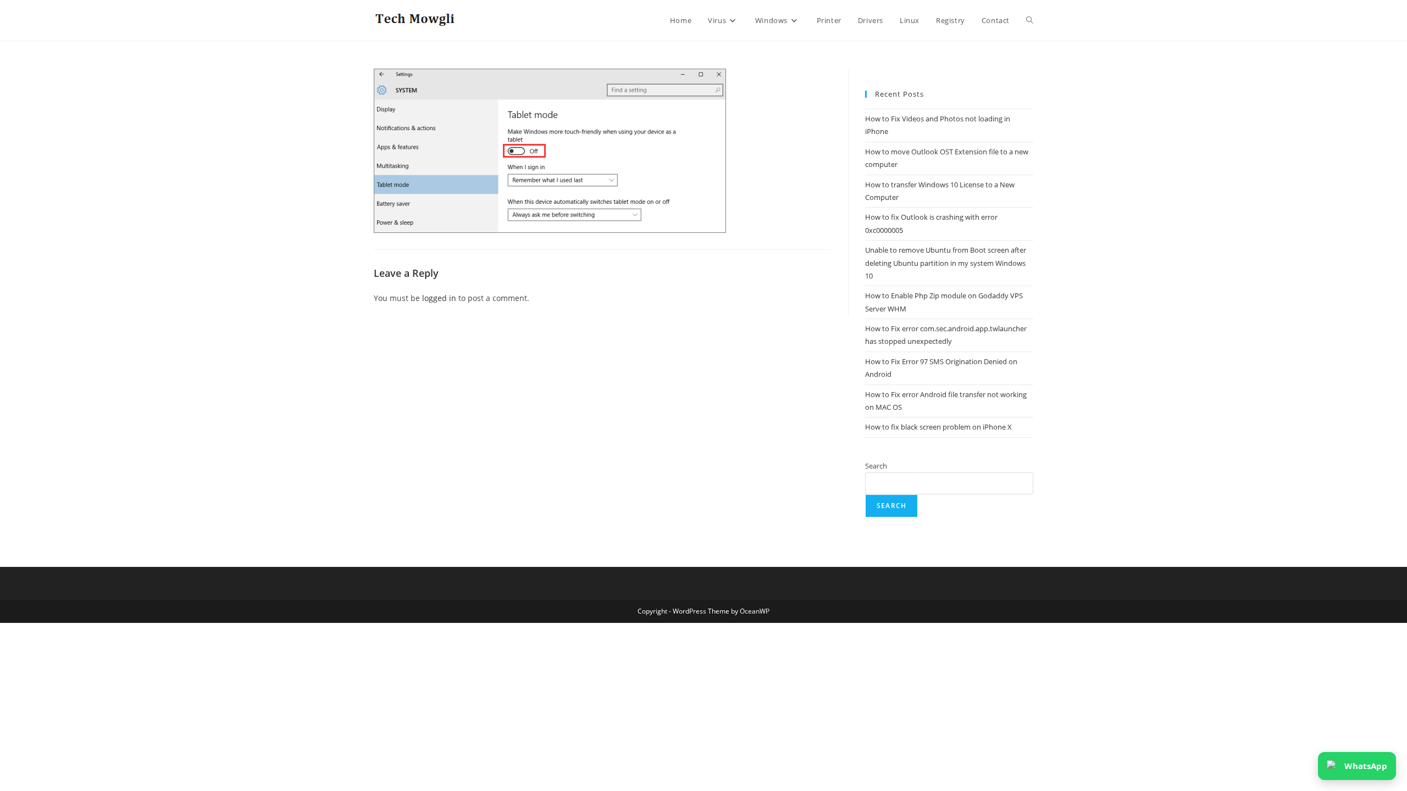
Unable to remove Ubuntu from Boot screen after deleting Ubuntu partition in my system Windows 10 (945, 263)
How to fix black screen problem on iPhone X (938, 427)
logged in (439, 298)
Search (876, 466)
